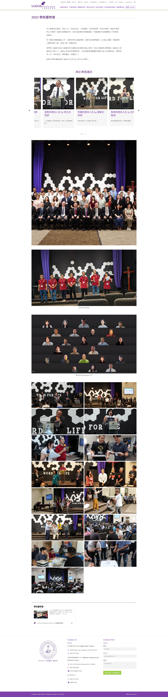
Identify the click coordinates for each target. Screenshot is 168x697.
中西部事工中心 (103, 2)
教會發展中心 (94, 2)
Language (128, 2)
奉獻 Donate (130, 7)
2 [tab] (83, 134)
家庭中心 (86, 2)
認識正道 (63, 7)
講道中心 (80, 2)
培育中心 (74, 2)
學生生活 (90, 7)
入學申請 (72, 7)
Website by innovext (131, 694)
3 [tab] (85, 134)
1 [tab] (81, 134)
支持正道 (98, 7)
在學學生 (111, 2)
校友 (116, 2)
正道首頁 (63, 2)
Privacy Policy (60, 694)
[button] (30, 106)
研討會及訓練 (109, 7)
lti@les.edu (73, 682)
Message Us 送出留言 (112, 673)
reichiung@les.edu (76, 671)
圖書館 (68, 2)
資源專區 (119, 7)
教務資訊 (81, 7)
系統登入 (121, 2)
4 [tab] (87, 134)
